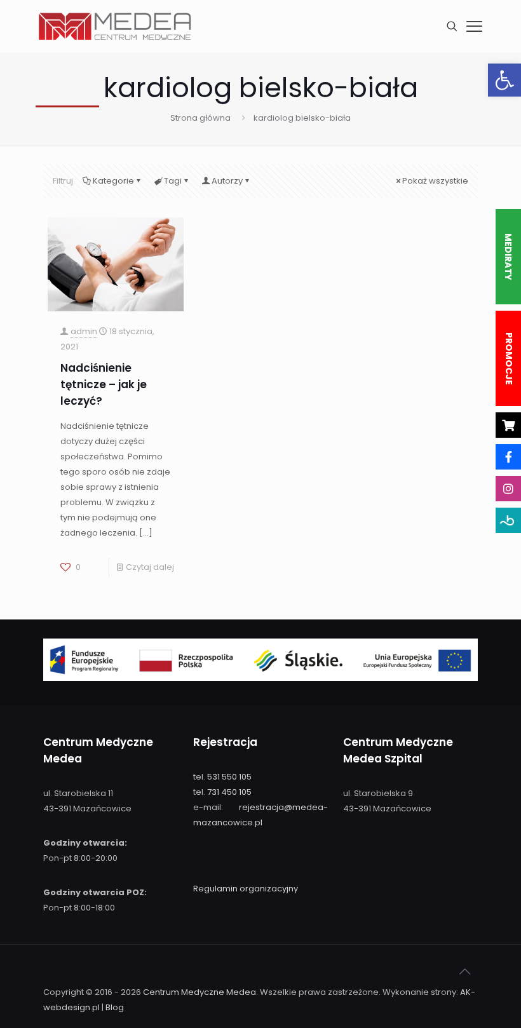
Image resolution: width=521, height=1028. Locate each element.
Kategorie (113, 181)
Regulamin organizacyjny (245, 889)
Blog (114, 1007)
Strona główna (200, 118)
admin (84, 331)
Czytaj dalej (150, 567)
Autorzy (227, 181)
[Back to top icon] (464, 971)
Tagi (173, 181)
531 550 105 (229, 777)
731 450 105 (229, 792)
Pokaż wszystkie (435, 181)
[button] (504, 80)
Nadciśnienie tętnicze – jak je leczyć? (103, 384)
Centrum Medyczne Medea (199, 992)
